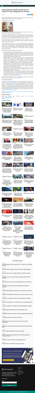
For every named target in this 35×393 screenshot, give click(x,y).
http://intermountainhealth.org (7, 97)
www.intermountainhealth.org (12, 82)
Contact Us (27, 96)
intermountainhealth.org (17, 77)
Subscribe (9, 385)
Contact (19, 374)
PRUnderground (9, 92)
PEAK (17, 61)
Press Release (7, 98)
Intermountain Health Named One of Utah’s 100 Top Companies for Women (18, 91)
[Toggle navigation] (2, 5)
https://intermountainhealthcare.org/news (9, 89)
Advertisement (20, 372)
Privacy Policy (20, 371)
